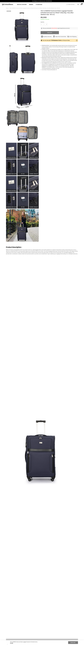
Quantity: (42, 22)
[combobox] (72, 4)
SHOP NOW (50, 1)
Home (7, 8)
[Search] (71, 4)
